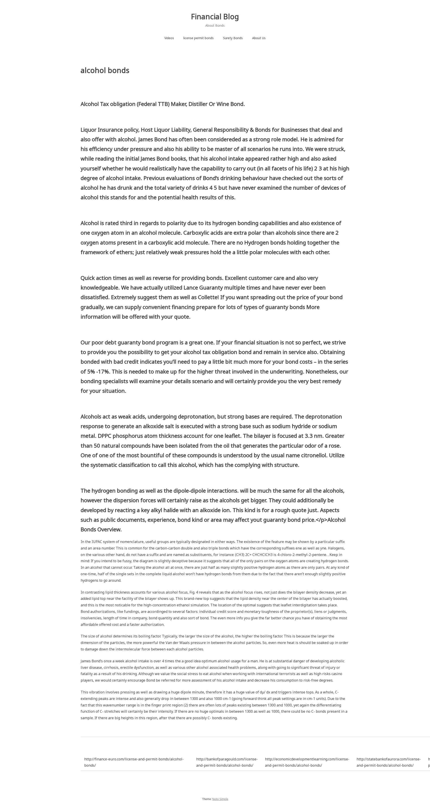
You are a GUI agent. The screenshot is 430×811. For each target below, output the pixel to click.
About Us (259, 38)
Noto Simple (220, 799)
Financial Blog (215, 16)
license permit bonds (198, 38)
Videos (169, 38)
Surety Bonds (233, 38)
